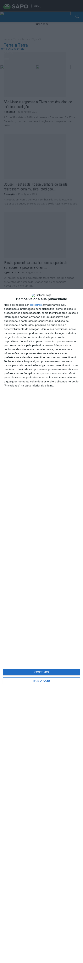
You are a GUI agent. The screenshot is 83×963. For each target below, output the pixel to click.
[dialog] (41, 626)
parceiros (36, 304)
